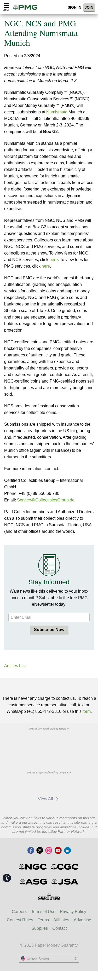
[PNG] (62, 740)
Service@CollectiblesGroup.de (45, 500)
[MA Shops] (60, 784)
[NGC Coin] (33, 867)
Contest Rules (20, 920)
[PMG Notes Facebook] (31, 851)
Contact (59, 928)
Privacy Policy (73, 911)
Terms (43, 920)
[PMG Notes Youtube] (58, 851)
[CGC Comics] (65, 867)
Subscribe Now (49, 629)
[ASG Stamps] (33, 882)
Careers (19, 911)
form (87, 711)
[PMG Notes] (27, 7)
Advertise (82, 920)
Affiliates (61, 920)
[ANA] (36, 740)
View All (46, 799)
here (53, 259)
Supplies (39, 928)
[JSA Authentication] (64, 882)
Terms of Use (43, 911)
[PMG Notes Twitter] (39, 851)
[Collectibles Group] (49, 896)
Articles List (15, 665)
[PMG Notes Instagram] (49, 851)
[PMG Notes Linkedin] (67, 851)
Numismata (56, 112)
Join (89, 7)
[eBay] (35, 784)
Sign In (74, 7)
